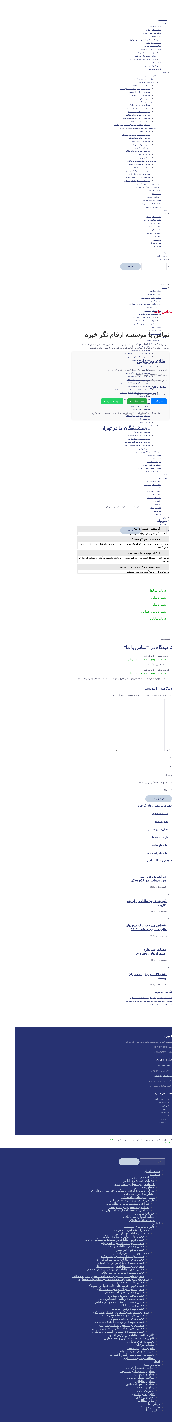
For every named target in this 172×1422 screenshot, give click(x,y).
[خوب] (167, 635)
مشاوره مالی (159, 604)
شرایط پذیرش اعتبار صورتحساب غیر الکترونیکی (148, 878)
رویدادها (163, 1119)
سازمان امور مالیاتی (164, 1065)
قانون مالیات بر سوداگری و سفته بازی (148, 187)
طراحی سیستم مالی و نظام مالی (150, 49)
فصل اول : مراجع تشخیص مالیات (139, 164)
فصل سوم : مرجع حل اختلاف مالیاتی (138, 171)
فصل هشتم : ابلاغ (145, 154)
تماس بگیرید (159, 401)
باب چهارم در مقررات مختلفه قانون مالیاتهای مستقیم (138, 128)
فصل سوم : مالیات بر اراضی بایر (139, 92)
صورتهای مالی (156, 246)
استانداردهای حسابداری (153, 207)
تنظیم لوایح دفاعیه (160, 845)
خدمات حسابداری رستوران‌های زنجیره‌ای (151, 951)
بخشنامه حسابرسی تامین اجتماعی (149, 204)
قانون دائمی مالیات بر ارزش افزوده (149, 184)
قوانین (164, 72)
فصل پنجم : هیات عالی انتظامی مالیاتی (137, 177)
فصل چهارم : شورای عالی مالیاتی (139, 174)
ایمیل (169, 766)
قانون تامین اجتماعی (154, 197)
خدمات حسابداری (155, 26)
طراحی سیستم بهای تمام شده (145, 56)
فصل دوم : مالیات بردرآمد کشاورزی (138, 108)
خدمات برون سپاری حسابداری (151, 33)
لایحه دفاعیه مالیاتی (154, 69)
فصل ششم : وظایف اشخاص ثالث (139, 148)
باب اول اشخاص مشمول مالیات (145, 79)
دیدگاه (168, 750)
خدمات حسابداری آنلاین (153, 30)
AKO (111, 1140)
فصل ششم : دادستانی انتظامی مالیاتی (138, 181)
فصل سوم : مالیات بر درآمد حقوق (139, 112)
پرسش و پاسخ (150, 1407)
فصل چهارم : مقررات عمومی (140, 141)
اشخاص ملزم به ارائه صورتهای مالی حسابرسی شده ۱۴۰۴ (146, 927)
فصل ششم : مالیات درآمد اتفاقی (139, 122)
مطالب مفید (162, 213)
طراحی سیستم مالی (159, 837)
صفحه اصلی (162, 1102)
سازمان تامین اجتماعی (163, 1076)
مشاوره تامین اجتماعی (153, 43)
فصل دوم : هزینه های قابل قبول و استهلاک (136, 135)
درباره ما (163, 1116)
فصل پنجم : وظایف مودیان (141, 145)
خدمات (164, 23)
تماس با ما (163, 259)
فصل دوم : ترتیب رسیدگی (141, 167)
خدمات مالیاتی (156, 62)
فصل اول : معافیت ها (143, 131)
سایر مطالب (157, 250)
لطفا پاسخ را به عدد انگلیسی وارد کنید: (155, 782)
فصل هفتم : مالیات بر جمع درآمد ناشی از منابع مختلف (132, 125)
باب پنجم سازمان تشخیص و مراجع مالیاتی (141, 161)
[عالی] (162, 635)
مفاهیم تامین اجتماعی (154, 233)
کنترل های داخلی (155, 243)
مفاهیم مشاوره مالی (154, 227)
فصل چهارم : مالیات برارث (141, 95)
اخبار (165, 1109)
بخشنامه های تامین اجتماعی (152, 200)
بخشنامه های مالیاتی (154, 190)
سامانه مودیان (156, 194)
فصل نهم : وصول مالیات (142, 158)
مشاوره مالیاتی (156, 36)
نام (170, 757)
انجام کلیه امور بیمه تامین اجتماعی (158, 1004)
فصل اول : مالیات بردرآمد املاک (140, 105)
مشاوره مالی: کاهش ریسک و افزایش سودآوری (145, 40)
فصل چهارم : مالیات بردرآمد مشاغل (138, 115)
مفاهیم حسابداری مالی (153, 217)
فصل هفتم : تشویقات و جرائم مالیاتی (138, 151)
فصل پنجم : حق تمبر (143, 99)
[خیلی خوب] (164, 635)
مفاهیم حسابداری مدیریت (152, 220)
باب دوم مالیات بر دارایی (147, 82)
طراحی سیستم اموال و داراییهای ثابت (143, 59)
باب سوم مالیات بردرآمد (148, 102)
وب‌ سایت (168, 775)
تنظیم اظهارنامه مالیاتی (153, 66)
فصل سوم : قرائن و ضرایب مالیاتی (138, 138)
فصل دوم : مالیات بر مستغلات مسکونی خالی (135, 89)
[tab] (123, 539)
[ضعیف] (171, 635)
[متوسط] (169, 635)
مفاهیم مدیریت (156, 223)
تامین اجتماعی (153, 1001)
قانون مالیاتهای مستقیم (153, 76)
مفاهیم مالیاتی (156, 230)
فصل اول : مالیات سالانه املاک (140, 85)
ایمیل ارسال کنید (137, 401)
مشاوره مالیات (161, 821)
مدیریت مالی (157, 240)
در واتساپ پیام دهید (112, 401)
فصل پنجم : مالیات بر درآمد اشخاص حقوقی (136, 118)
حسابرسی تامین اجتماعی (152, 46)
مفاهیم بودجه (157, 236)
